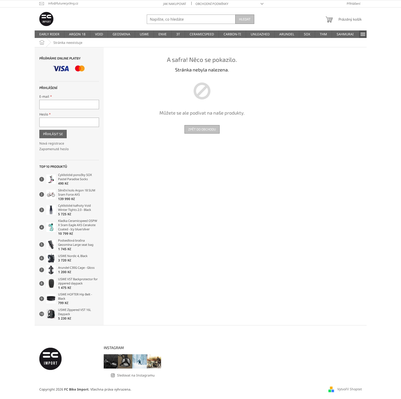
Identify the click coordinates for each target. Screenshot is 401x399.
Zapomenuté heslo (54, 149)
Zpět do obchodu (202, 129)
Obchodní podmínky (211, 4)
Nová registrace (51, 143)
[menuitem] (49, 34)
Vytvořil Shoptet (349, 389)
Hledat (244, 19)
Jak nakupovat (174, 4)
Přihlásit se (53, 134)
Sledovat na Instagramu (136, 375)
